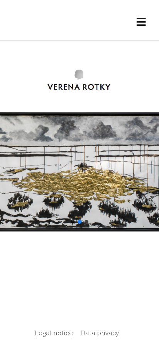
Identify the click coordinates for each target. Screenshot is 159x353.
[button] (72, 222)
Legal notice (54, 333)
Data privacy (99, 333)
